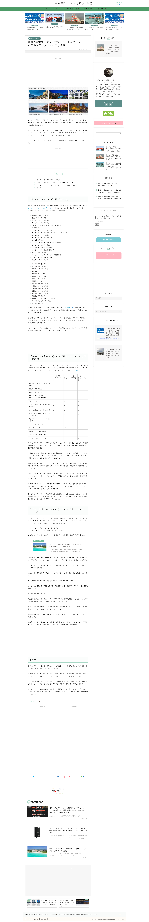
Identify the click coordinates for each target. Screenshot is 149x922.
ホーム (45, 9)
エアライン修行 (87, 9)
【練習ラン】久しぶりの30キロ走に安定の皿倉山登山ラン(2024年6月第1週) (109, 191)
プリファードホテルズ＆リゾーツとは (49, 180)
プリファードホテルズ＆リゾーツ (39, 208)
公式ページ (67, 308)
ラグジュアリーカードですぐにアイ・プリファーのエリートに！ (57, 185)
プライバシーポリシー (32, 919)
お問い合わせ (108, 240)
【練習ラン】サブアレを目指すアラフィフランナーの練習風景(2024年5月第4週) (109, 198)
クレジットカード (72, 9)
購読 (97, 224)
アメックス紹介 (108, 255)
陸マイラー (101, 9)
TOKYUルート (57, 9)
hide (61, 174)
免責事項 (43, 919)
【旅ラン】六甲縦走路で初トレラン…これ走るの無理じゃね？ (109, 184)
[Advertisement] (58, 72)
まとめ (39, 188)
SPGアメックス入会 (108, 123)
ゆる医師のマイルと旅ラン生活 (73, 3)
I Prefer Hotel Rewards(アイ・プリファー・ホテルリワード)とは (57, 182)
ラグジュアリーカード (33, 38)
